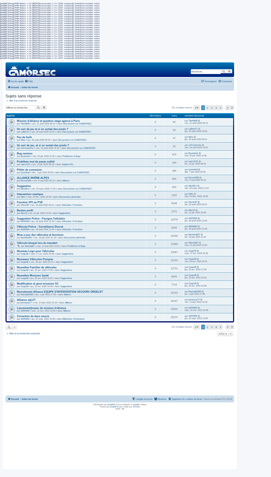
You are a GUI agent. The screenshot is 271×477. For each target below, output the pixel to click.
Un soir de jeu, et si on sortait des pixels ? (43, 145)
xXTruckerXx (27, 148)
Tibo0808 (25, 123)
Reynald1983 (27, 294)
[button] (197, 108)
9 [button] (227, 108)
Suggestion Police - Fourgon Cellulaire (41, 218)
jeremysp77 (26, 302)
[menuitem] (29, 81)
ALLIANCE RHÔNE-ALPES (33, 177)
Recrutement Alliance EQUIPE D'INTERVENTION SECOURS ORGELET (60, 291)
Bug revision (25, 153)
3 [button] (211, 108)
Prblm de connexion (29, 169)
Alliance (66, 180)
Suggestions (64, 213)
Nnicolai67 (30, 246)
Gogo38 (24, 254)
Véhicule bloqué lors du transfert (37, 242)
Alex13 (24, 213)
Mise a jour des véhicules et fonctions (40, 234)
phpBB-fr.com (116, 407)
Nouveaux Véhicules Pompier (35, 259)
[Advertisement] (120, 367)
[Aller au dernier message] (199, 121)
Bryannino (25, 156)
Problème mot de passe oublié (36, 161)
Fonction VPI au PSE (30, 202)
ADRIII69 (25, 221)
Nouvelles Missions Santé (33, 275)
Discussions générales (70, 197)
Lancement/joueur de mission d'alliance (41, 308)
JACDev (136, 407)
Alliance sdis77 (26, 299)
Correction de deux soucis (33, 316)
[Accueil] (32, 69)
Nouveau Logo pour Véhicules (35, 251)
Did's (23, 197)
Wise (23, 140)
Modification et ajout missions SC (38, 283)
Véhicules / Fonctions (72, 205)
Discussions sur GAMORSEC (77, 123)
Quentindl (25, 172)
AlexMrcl (25, 189)
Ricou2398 (26, 180)
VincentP (25, 205)
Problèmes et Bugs (71, 156)
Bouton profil (25, 210)
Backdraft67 (26, 237)
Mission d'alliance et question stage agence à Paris (48, 120)
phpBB (111, 404)
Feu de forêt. (24, 137)
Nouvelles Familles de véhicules (37, 267)
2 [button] (207, 108)
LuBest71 (25, 132)
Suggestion (24, 186)
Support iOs (67, 164)
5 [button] (220, 108)
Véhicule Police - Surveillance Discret (40, 226)
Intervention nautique (30, 194)
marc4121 (25, 164)
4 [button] (216, 108)
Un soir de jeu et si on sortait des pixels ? (42, 129)
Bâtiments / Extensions (73, 319)
